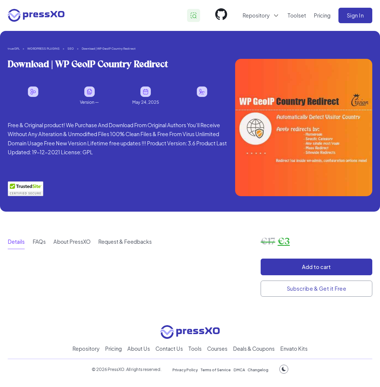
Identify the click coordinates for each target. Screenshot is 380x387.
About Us (138, 348)
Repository (85, 348)
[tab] (16, 242)
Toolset (296, 15)
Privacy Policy (185, 369)
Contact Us (169, 348)
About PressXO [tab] (72, 241)
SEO (70, 48)
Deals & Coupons (254, 348)
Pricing (322, 15)
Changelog (258, 369)
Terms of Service (215, 369)
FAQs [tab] (39, 241)
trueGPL (14, 48)
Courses (217, 348)
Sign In (355, 15)
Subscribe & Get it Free (316, 288)
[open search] (193, 15)
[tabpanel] (130, 259)
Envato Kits (294, 348)
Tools (195, 348)
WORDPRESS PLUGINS (43, 48)
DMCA (239, 369)
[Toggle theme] (283, 369)
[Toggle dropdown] (276, 15)
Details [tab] (16, 241)
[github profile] (221, 15)
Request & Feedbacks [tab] (125, 241)
